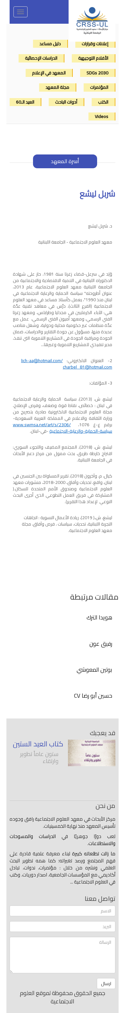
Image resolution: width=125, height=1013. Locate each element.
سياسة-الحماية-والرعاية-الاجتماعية (62, 427)
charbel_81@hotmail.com (87, 367)
